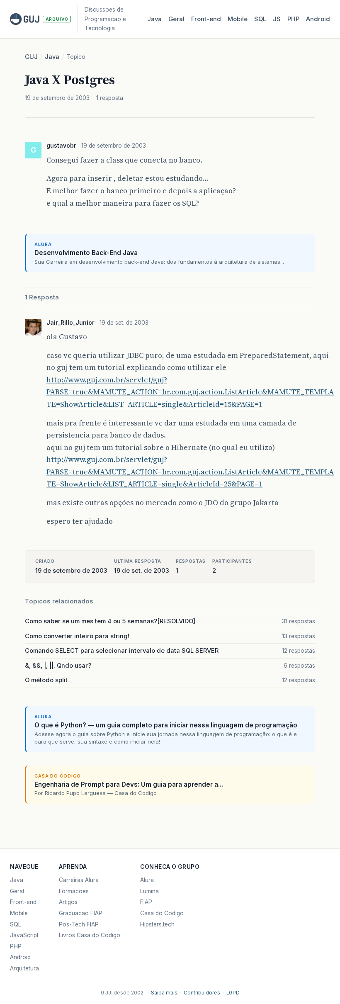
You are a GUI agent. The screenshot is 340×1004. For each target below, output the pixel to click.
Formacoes (74, 891)
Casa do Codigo (162, 913)
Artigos (68, 902)
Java (154, 19)
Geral (176, 19)
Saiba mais (164, 993)
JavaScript (24, 935)
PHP (293, 19)
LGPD (233, 993)
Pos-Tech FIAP (79, 924)
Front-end (23, 902)
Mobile (238, 19)
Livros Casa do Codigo (89, 935)
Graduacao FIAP (80, 913)
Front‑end (206, 19)
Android (318, 19)
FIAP (146, 902)
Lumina (149, 891)
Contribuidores (202, 993)
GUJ (31, 57)
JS (277, 19)
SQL (260, 19)
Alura (147, 880)
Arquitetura (24, 968)
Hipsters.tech (157, 924)
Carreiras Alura (79, 880)
